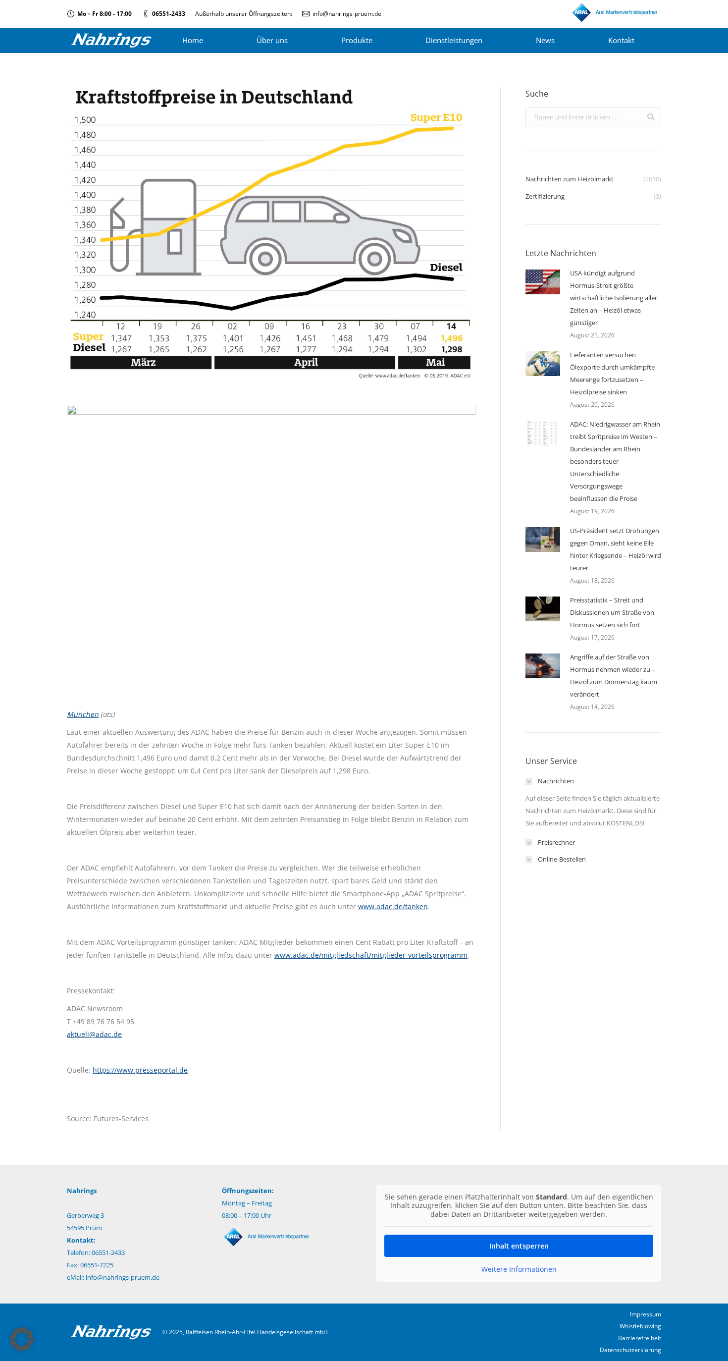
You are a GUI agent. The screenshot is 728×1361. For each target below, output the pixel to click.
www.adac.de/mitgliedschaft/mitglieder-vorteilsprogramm (371, 955)
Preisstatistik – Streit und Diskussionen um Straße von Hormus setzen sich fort (612, 612)
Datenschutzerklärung (630, 1350)
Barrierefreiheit (639, 1338)
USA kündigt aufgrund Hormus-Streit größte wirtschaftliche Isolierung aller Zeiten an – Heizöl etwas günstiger (613, 298)
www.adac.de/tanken (393, 906)
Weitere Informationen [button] (519, 1269)
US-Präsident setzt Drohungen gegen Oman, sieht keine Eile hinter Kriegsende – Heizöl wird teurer (615, 549)
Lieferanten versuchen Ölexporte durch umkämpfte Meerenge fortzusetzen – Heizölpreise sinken (612, 373)
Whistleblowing (640, 1326)
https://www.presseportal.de (140, 1070)
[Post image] (542, 282)
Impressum (645, 1314)
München (83, 714)
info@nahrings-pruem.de (346, 13)
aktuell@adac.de (94, 1034)
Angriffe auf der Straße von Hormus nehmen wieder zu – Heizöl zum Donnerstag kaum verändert (613, 676)
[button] (22, 1339)
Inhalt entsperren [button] (519, 1246)
